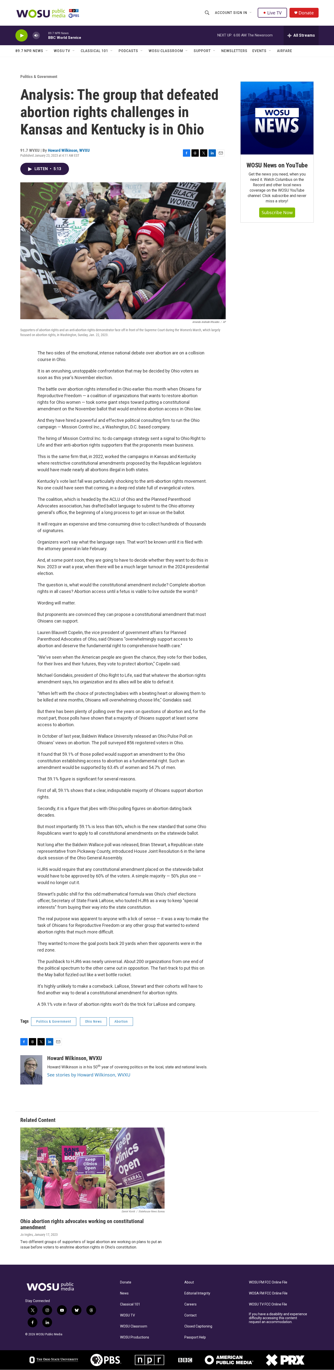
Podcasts (128, 51)
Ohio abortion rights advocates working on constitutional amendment (82, 1224)
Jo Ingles (26, 1235)
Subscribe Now (277, 212)
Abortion (121, 1021)
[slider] (44, 35)
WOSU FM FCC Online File (268, 1282)
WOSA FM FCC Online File (268, 1293)
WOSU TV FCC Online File (268, 1304)
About (189, 1282)
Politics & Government (38, 76)
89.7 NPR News (29, 51)
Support (202, 51)
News (124, 1293)
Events (259, 51)
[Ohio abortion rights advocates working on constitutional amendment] (92, 1168)
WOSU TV (62, 51)
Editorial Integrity (197, 1293)
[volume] (36, 35)
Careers (190, 1304)
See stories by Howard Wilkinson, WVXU (88, 1075)
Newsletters (234, 51)
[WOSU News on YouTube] (277, 118)
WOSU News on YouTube (277, 165)
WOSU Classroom (166, 51)
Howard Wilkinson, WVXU (69, 150)
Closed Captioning (198, 1326)
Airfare (284, 51)
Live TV (274, 13)
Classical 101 (94, 51)
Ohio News (93, 1021)
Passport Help (195, 1337)
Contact (190, 1315)
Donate (306, 12)
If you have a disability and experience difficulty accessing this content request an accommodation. (278, 1318)
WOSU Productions (134, 1337)
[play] (21, 35)
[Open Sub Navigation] (251, 13)
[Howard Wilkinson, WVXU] (31, 1070)
